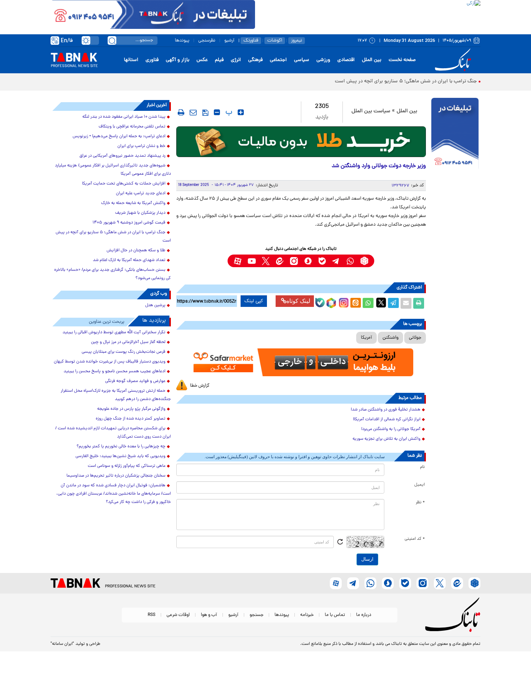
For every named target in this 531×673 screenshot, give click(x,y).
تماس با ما (335, 615)
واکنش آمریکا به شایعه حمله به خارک (133, 203)
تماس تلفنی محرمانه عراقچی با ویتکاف (132, 126)
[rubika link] (364, 260)
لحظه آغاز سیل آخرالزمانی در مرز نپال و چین (128, 342)
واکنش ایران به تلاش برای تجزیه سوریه (386, 439)
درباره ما (363, 615)
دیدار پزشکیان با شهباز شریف (140, 213)
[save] (205, 112)
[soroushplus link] (307, 260)
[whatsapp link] (350, 260)
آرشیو (229, 40)
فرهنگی (255, 60)
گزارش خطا (200, 385)
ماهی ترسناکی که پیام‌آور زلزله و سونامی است (126, 466)
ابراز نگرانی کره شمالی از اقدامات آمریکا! (386, 419)
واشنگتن (390, 337)
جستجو (256, 615)
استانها (131, 60)
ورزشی (323, 60)
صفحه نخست (402, 60)
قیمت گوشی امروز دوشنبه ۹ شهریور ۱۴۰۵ (128, 223)
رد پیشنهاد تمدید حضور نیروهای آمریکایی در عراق (122, 156)
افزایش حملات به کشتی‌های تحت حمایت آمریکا (123, 184)
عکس (202, 60)
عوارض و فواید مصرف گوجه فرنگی (135, 381)
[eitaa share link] (355, 303)
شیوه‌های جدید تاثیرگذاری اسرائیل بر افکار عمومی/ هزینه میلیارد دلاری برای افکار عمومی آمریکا (113, 169)
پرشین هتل (155, 305)
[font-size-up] (241, 112)
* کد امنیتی (415, 539)
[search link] (112, 40)
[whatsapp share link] (368, 303)
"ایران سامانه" (62, 644)
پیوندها (182, 40)
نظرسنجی (206, 40)
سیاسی (301, 60)
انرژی (236, 60)
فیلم (219, 60)
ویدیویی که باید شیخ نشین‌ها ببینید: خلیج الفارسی (120, 456)
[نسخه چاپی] (418, 303)
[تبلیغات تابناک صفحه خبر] (455, 134)
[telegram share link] (393, 303)
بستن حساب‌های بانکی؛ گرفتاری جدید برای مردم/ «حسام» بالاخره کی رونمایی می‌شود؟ (112, 274)
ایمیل (419, 485)
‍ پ (228, 112)
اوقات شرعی (178, 615)
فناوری (152, 60)
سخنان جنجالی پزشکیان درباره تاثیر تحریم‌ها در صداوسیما (115, 476)
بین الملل (371, 60)
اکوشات (274, 40)
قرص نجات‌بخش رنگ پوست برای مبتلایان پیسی (123, 352)
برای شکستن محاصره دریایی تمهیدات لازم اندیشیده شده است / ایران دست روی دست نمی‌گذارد (113, 432)
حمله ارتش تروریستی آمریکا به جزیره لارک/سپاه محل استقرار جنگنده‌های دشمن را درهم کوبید (116, 395)
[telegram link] (336, 260)
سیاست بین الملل (370, 111)
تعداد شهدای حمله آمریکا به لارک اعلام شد (129, 260)
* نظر (420, 502)
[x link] (265, 260)
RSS (151, 615)
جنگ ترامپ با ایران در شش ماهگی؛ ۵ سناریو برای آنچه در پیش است (406, 81)
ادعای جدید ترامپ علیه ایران (140, 193)
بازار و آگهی (177, 60)
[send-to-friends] (193, 112)
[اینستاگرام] (342, 301)
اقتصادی (346, 60)
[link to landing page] (454, 60)
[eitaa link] (279, 260)
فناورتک (250, 40)
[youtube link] (251, 260)
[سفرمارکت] (301, 362)
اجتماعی (278, 60)
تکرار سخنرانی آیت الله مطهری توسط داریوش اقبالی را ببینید (113, 332)
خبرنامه (307, 615)
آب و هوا (209, 615)
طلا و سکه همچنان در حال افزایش (136, 250)
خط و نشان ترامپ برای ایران (141, 146)
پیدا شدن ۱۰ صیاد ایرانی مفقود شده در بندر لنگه (123, 117)
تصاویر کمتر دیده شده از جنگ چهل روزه (130, 419)
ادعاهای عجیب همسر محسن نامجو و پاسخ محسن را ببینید (114, 371)
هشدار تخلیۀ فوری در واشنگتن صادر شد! (385, 410)
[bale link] (322, 260)
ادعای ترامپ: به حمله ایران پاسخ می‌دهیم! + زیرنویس (119, 136)
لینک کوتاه (298, 301)
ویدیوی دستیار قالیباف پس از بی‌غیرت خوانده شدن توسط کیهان (109, 362)
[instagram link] (293, 260)
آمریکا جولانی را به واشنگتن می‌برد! (390, 429)
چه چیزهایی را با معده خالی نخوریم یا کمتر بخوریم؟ (121, 446)
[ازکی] (367, 14)
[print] (181, 112)
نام (422, 467)
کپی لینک (254, 301)
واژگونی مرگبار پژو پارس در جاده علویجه (131, 409)
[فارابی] (301, 141)
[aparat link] (237, 260)
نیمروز (296, 40)
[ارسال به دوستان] (406, 303)
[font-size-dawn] (217, 112)
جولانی (415, 337)
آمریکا (366, 337)
